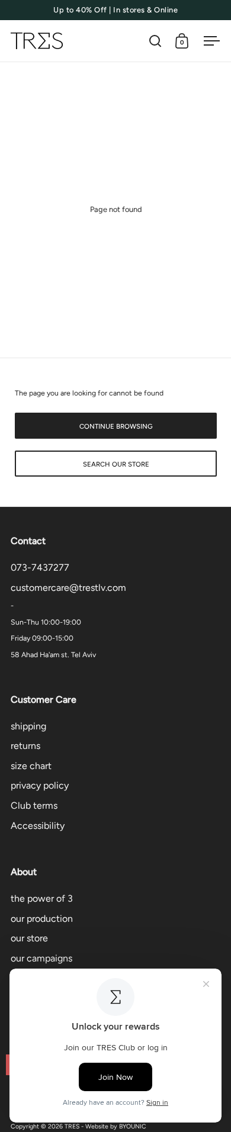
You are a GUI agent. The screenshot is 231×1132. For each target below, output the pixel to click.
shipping (28, 726)
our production (42, 918)
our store (29, 938)
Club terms (34, 805)
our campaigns (41, 958)
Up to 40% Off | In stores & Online (115, 10)
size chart (31, 765)
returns (25, 745)
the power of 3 (42, 898)
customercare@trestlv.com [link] (68, 587)
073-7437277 (40, 567)
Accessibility (38, 825)
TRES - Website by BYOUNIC (105, 1126)
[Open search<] (155, 41)
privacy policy (40, 785)
